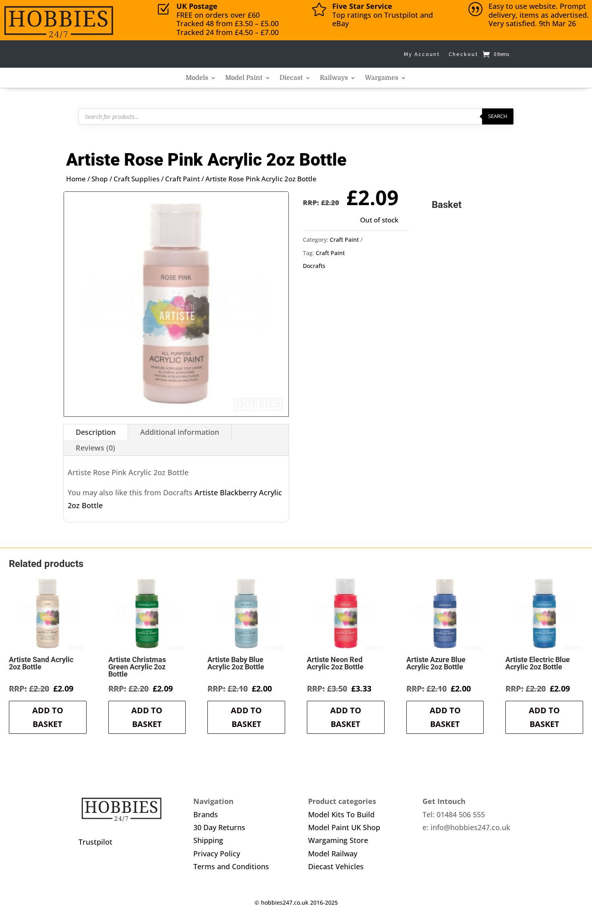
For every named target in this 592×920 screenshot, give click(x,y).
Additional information (179, 432)
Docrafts (314, 266)
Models (197, 78)
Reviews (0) (95, 448)
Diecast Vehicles (336, 866)
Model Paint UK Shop (344, 827)
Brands (205, 814)
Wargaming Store (338, 840)
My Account (422, 54)
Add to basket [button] (47, 717)
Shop (99, 178)
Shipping (208, 840)
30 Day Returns (219, 827)
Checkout (463, 54)
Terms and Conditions (231, 866)
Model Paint (244, 78)
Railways (334, 78)
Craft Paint (182, 178)
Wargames (381, 78)
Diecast (291, 78)
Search (497, 116)
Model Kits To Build (341, 814)
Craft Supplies (136, 178)
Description (96, 432)
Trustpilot (95, 842)
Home (76, 178)
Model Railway (332, 853)
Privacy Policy (216, 853)
